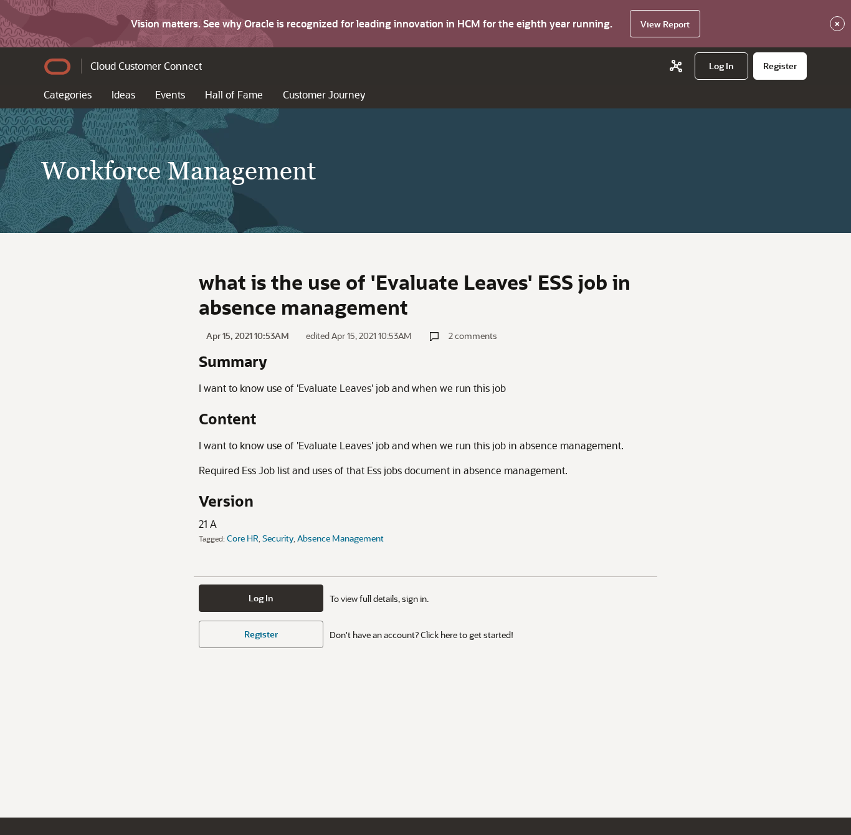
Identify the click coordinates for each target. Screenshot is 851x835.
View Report (665, 24)
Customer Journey (324, 94)
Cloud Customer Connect (146, 65)
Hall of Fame (234, 94)
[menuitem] (721, 66)
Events (170, 94)
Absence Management (340, 538)
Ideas (123, 94)
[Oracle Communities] (675, 66)
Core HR (243, 538)
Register (261, 634)
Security (277, 538)
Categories (68, 94)
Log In (261, 598)
